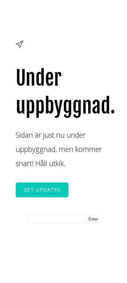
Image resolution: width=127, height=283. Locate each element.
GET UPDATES (42, 190)
